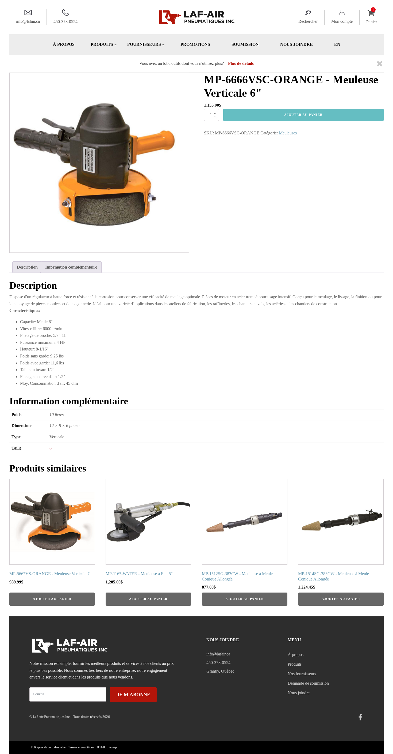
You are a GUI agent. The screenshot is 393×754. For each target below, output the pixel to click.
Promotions (195, 44)
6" (51, 448)
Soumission (245, 44)
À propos (64, 44)
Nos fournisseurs (302, 674)
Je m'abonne (133, 694)
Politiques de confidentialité (48, 747)
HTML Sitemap (107, 747)
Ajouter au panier (303, 115)
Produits (295, 664)
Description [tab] (27, 267)
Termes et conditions (81, 747)
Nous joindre (296, 44)
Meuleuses (288, 133)
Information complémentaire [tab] (71, 267)
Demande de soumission (308, 683)
